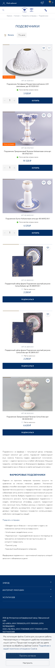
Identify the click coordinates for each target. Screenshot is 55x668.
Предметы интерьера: (11, 520)
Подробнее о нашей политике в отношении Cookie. (27, 647)
